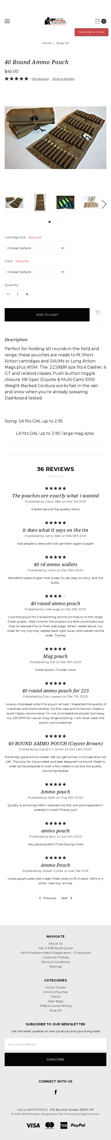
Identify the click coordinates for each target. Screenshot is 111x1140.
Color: (17, 261)
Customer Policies (55, 957)
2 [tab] (55, 222)
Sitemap (55, 966)
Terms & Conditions (55, 962)
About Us (55, 943)
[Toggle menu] (7, 21)
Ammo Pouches (55, 992)
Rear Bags (55, 1001)
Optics (55, 996)
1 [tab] (50, 222)
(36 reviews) (40, 79)
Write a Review (63, 79)
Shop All (55, 1010)
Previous (6, 204)
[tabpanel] (17, 202)
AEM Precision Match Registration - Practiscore (55, 953)
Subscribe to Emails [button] (91, 32)
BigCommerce (90, 1114)
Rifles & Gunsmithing (56, 1006)
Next (104, 204)
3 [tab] (61, 222)
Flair (61, 1114)
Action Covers (55, 987)
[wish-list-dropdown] (98, 312)
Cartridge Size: (23, 237)
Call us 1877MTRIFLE (32, 1110)
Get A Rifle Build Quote (55, 948)
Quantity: (12, 285)
